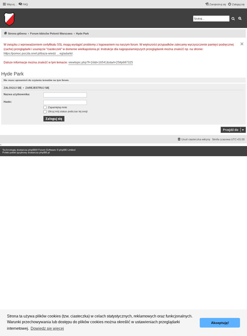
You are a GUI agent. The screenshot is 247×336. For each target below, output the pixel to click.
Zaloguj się (12, 87)
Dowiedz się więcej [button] (47, 328)
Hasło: (8, 101)
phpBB (32, 149)
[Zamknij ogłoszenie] (241, 43)
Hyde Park (12, 73)
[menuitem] (23, 4)
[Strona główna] (24, 18)
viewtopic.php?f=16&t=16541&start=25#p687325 (101, 62)
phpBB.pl (44, 152)
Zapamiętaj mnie (57, 107)
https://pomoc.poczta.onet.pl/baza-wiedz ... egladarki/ (38, 53)
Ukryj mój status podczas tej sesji (67, 111)
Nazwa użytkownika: (17, 94)
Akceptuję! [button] (220, 323)
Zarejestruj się (37, 87)
